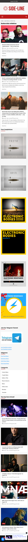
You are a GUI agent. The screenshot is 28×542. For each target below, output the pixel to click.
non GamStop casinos (6, 347)
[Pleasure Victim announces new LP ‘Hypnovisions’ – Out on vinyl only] (14, 34)
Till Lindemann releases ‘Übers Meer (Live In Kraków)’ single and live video (12, 528)
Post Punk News (5, 356)
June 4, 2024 (16, 48)
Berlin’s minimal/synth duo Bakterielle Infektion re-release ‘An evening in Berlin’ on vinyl (14, 79)
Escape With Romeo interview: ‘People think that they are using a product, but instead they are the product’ (14, 420)
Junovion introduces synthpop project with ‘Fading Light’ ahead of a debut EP (12, 447)
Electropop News (5, 363)
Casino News (5, 372)
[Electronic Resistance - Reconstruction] (13, 274)
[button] (2, 16)
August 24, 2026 (13, 423)
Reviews (4, 389)
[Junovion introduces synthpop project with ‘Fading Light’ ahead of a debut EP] (14, 436)
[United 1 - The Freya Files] (13, 146)
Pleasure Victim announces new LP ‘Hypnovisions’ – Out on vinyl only (10, 45)
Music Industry (5, 380)
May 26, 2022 (16, 118)
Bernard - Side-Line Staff (7, 48)
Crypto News (5, 375)
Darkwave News (5, 358)
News (4, 41)
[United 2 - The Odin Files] (13, 178)
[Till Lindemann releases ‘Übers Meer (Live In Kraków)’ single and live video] (14, 516)
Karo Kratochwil (6, 423)
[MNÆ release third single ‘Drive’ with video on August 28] (14, 490)
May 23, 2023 (16, 81)
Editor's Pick (5, 378)
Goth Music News (5, 361)
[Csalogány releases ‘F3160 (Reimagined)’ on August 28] (14, 463)
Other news (5, 386)
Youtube (4, 392)
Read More (4, 55)
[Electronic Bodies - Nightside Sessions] (13, 210)
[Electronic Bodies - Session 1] (13, 242)
